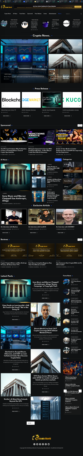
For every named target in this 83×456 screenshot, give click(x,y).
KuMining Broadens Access (40, 110)
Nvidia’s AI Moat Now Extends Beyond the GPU (54, 181)
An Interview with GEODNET (37, 227)
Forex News (22, 13)
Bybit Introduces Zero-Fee (59, 110)
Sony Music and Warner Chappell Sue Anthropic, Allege (14, 198)
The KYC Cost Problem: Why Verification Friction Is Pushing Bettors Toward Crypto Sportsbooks (14, 150)
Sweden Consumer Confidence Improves (76, 340)
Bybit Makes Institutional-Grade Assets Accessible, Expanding (34, 24)
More (59, 13)
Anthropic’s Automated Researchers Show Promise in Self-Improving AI (53, 195)
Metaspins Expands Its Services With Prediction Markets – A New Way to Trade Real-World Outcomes (40, 150)
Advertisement (52, 13)
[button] (3, 105)
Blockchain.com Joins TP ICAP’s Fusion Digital (77, 23)
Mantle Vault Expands (17, 110)
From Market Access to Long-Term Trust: (14, 23)
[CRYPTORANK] (82, 2)
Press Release (38, 13)
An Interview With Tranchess (65, 227)
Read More (16, 115)
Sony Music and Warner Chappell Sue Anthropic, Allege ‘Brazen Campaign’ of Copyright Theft (46, 284)
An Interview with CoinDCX (9, 227)
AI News (15, 13)
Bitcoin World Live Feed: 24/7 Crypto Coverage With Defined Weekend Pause (24, 76)
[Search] (81, 14)
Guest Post (5, 154)
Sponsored (30, 13)
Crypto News (7, 13)
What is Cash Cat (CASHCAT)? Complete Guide (71, 400)
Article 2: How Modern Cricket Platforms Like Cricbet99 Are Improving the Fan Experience (69, 150)
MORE (29, 423)
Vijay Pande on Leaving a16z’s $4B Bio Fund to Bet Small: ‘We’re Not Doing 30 (15, 307)
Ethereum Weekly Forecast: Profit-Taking (75, 292)
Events (45, 13)
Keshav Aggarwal (8, 203)
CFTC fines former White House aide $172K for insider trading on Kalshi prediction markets (45, 378)
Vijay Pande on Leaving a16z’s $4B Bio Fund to (53, 168)
